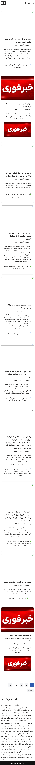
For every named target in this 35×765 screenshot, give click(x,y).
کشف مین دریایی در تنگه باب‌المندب (17, 582)
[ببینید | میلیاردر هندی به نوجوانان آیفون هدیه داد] (17, 289)
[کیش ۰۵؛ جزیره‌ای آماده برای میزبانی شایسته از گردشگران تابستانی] (17, 217)
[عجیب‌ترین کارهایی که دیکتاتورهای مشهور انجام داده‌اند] (17, 23)
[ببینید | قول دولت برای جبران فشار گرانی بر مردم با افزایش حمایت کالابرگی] (17, 356)
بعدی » (30, 690)
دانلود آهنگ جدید (6, 741)
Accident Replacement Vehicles (12, 757)
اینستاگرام (20, 713)
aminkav (27, 45)
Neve (23, 763)
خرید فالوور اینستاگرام (14, 718)
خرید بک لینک (28, 707)
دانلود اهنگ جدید (18, 707)
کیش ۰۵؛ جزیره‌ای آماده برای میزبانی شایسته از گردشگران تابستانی (20, 236)
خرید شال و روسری (12, 752)
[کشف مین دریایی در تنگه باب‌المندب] (17, 566)
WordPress (13, 763)
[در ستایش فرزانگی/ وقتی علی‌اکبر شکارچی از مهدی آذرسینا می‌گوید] (17, 157)
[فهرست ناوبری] (3, 3)
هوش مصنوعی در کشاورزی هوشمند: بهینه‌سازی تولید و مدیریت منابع (18, 638)
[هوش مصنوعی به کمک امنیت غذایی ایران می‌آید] (17, 88)
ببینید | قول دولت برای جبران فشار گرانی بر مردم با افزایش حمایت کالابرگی (18, 374)
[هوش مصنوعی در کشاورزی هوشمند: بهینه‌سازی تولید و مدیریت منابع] (17, 619)
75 (10, 685)
